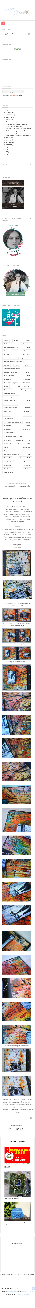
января (9, 145)
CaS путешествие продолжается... (19, 128)
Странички (19, 440)
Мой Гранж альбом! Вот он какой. (18, 135)
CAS (29, 454)
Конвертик (7, 379)
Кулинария (26, 383)
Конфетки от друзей (11, 383)
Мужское (27, 407)
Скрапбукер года (9, 433)
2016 (6, 147)
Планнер (7, 415)
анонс (28, 347)
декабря (9, 112)
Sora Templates (13, 1291)
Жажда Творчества (10, 372)
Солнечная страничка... (15, 122)
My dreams (14, 1288)
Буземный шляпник (10, 358)
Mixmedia (27, 462)
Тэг (29, 440)
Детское (27, 365)
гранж (17, 365)
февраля (9, 142)
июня (8, 138)
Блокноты (27, 351)
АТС (5, 351)
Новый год (7, 411)
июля (8, 119)
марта (8, 140)
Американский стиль (11, 347)
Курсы (6, 386)
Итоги (28, 372)
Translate (18, 95)
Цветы (6, 447)
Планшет (27, 415)
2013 (6, 154)
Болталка (7, 354)
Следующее (5, 1274)
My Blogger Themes (27, 1291)
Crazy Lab (7, 458)
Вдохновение (26, 358)
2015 (6, 149)
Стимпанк (7, 440)
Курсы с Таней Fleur (24, 386)
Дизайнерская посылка (12, 368)
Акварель (17, 340)
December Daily (25, 458)
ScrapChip (27, 465)
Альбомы (7, 344)
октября (9, 115)
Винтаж (6, 365)
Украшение (8, 444)
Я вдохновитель (9, 451)
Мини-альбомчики (10, 393)
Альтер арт (26, 344)
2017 (6, 110)
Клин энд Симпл (9, 376)
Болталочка (26, 354)
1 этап (6, 340)
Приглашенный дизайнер (12, 422)
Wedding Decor (9, 472)
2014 (6, 152)
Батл (15, 351)
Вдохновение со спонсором (13, 361)
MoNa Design (8, 465)
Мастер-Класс (25, 390)
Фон (19, 444)
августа (9, 117)
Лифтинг (7, 390)
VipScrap (27, 469)
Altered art (26, 451)
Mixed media (8, 462)
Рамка (28, 422)
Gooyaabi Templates (22, 1294)
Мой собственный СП (11, 407)
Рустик (28, 425)
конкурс (27, 379)
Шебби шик (26, 447)
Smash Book (8, 469)
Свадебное (7, 429)
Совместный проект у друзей (13, 436)
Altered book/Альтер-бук (12, 454)
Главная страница (17, 1274)
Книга (28, 376)
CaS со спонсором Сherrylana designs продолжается (16, 132)
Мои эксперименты (10, 404)
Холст (28, 444)
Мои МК (27, 400)
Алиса (28, 340)
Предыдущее (29, 1274)
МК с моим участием (11, 397)
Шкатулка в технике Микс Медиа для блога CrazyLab (19, 125)
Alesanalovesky (24, 486)
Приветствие (8, 418)
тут (22, 606)
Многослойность (9, 400)
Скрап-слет (26, 429)
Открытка (27, 411)
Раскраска (7, 425)
